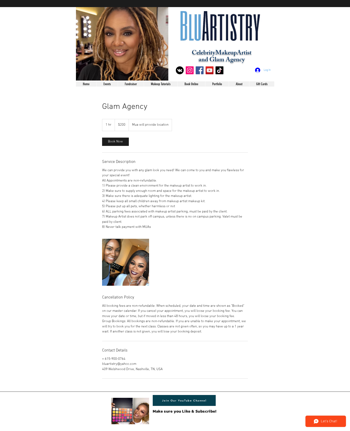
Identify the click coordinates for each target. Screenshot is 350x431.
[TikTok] (219, 70)
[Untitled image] (125, 262)
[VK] (180, 70)
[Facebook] (200, 70)
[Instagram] (190, 70)
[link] (115, 142)
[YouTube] (209, 70)
